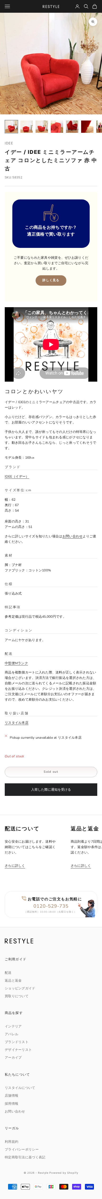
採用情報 (11, 1103)
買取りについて (16, 996)
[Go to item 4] (57, 126)
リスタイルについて (20, 1088)
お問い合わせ (72, 536)
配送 (8, 972)
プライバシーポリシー (22, 1149)
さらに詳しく (15, 865)
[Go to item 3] (41, 126)
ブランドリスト (16, 1042)
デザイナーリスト (18, 1050)
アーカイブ (13, 1057)
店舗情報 (11, 1095)
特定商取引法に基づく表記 (25, 1157)
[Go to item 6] (87, 126)
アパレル (11, 1034)
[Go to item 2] (26, 126)
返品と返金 (13, 980)
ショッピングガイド (20, 988)
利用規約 (11, 1141)
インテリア (13, 1026)
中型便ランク (16, 663)
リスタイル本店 (16, 722)
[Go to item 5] (72, 126)
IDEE (9, 143)
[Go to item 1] (11, 126)
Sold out (51, 772)
